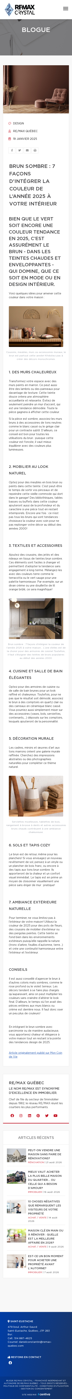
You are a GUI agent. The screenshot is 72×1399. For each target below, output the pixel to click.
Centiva (44, 1394)
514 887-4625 (23, 1338)
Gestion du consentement (36, 1389)
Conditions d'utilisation (54, 1386)
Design (18, 123)
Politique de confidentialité (20, 1386)
